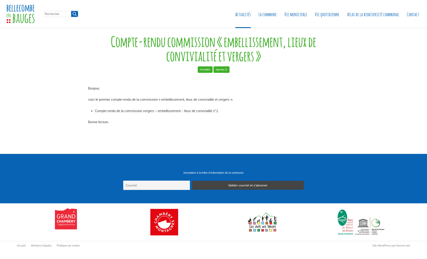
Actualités (243, 14)
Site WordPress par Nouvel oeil (391, 245)
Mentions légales (41, 245)
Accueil (21, 245)
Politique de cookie (68, 245)
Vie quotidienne (327, 14)
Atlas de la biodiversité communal (373, 14)
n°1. (215, 111)
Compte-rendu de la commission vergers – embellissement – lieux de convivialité (153, 111)
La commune (268, 14)
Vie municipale (295, 14)
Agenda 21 (221, 69)
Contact (413, 14)
